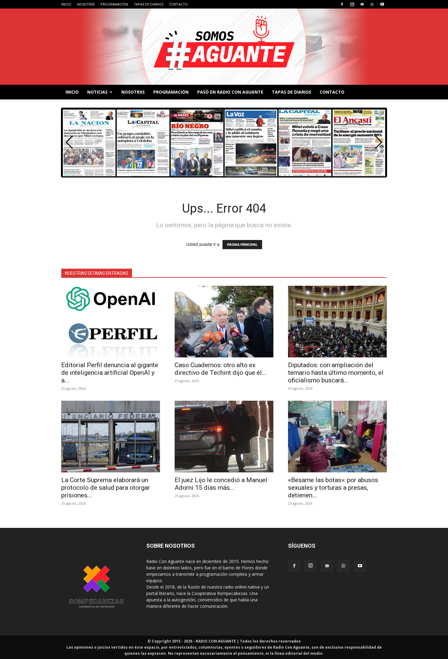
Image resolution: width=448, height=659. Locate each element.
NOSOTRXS (86, 4)
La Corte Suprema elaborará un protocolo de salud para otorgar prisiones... (105, 487)
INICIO (66, 4)
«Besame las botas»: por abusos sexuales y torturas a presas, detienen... (333, 487)
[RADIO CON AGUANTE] (224, 47)
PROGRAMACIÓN (114, 4)
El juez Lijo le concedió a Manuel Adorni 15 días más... (221, 483)
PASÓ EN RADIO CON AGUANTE (230, 92)
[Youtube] (382, 4)
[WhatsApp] (372, 4)
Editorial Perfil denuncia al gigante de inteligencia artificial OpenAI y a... (109, 372)
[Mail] (362, 4)
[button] (379, 142)
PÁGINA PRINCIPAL (242, 244)
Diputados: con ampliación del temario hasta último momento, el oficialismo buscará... (335, 372)
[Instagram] (352, 4)
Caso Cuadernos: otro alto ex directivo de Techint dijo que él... (220, 368)
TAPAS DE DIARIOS (148, 4)
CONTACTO (178, 4)
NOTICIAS (97, 92)
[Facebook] (342, 4)
